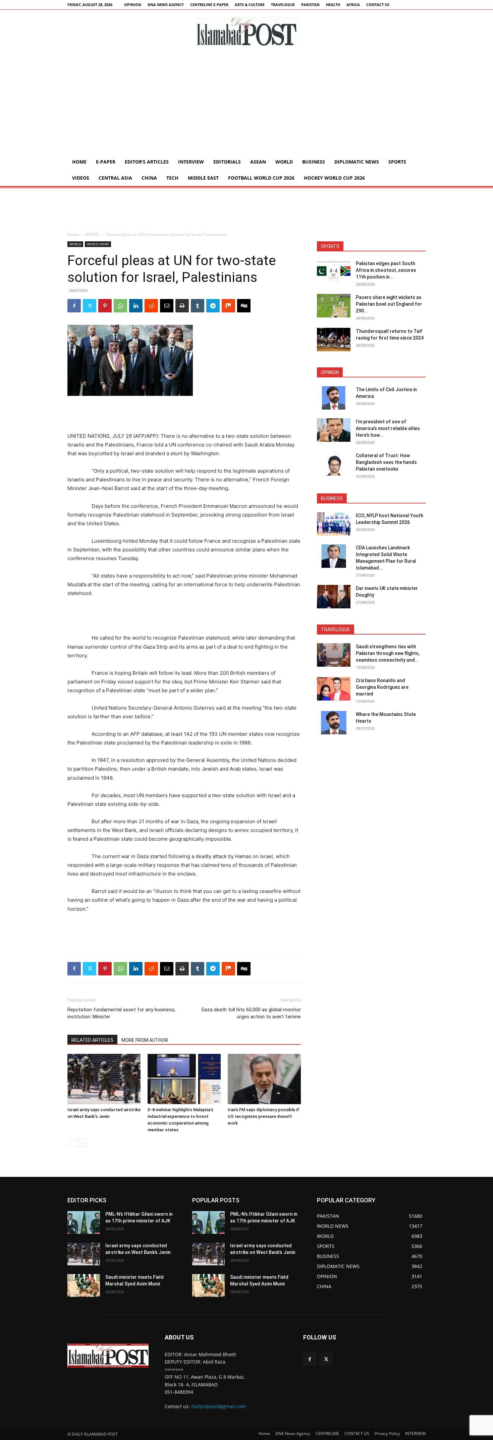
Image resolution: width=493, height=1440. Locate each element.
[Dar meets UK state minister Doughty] (333, 596)
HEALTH (333, 4)
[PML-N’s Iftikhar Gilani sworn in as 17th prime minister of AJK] (83, 1222)
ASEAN (258, 162)
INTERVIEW (191, 162)
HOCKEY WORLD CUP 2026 (334, 178)
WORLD (284, 162)
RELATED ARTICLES (92, 1040)
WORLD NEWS (98, 244)
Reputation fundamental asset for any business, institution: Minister (121, 1013)
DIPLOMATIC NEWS (356, 162)
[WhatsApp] (120, 305)
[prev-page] (71, 1143)
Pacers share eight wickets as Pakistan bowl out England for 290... (389, 304)
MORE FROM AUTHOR (144, 1040)
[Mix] (228, 305)
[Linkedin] (136, 305)
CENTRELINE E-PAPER (209, 4)
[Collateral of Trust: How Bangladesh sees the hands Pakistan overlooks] (333, 464)
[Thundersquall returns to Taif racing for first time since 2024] (333, 339)
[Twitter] (89, 305)
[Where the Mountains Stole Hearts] (333, 722)
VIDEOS (80, 178)
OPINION (132, 4)
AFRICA (353, 4)
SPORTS (397, 162)
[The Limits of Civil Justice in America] (333, 398)
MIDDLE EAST (203, 178)
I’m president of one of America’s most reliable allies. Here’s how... (388, 428)
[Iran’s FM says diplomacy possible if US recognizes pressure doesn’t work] (264, 1079)
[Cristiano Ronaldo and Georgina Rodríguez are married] (333, 689)
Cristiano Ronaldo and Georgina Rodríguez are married (382, 687)
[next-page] (82, 1143)
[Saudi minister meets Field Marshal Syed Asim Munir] (83, 1285)
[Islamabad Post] (246, 32)
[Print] (182, 305)
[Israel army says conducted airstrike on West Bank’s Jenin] (104, 1079)
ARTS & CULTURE (250, 4)
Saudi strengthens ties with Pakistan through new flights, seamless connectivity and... (388, 653)
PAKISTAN (310, 4)
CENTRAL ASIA (115, 178)
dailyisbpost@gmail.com (218, 1406)
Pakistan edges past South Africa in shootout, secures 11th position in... (386, 270)
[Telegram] (213, 305)
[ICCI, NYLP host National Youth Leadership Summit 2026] (333, 524)
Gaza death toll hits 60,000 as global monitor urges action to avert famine (251, 1013)
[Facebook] (74, 305)
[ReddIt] (151, 305)
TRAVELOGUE (283, 4)
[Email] (166, 305)
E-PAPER (105, 162)
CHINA (149, 178)
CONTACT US (377, 4)
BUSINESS (313, 162)
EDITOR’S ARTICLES (147, 162)
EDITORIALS (227, 162)
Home (79, 162)
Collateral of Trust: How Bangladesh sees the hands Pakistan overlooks (386, 462)
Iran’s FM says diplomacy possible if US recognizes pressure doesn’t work (263, 1116)
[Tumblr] (197, 305)
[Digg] (244, 305)
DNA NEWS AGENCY (166, 4)
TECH (172, 178)
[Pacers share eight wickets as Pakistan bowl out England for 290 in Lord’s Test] (333, 305)
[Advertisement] (246, 104)
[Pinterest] (105, 305)
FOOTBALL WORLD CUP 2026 (261, 178)
